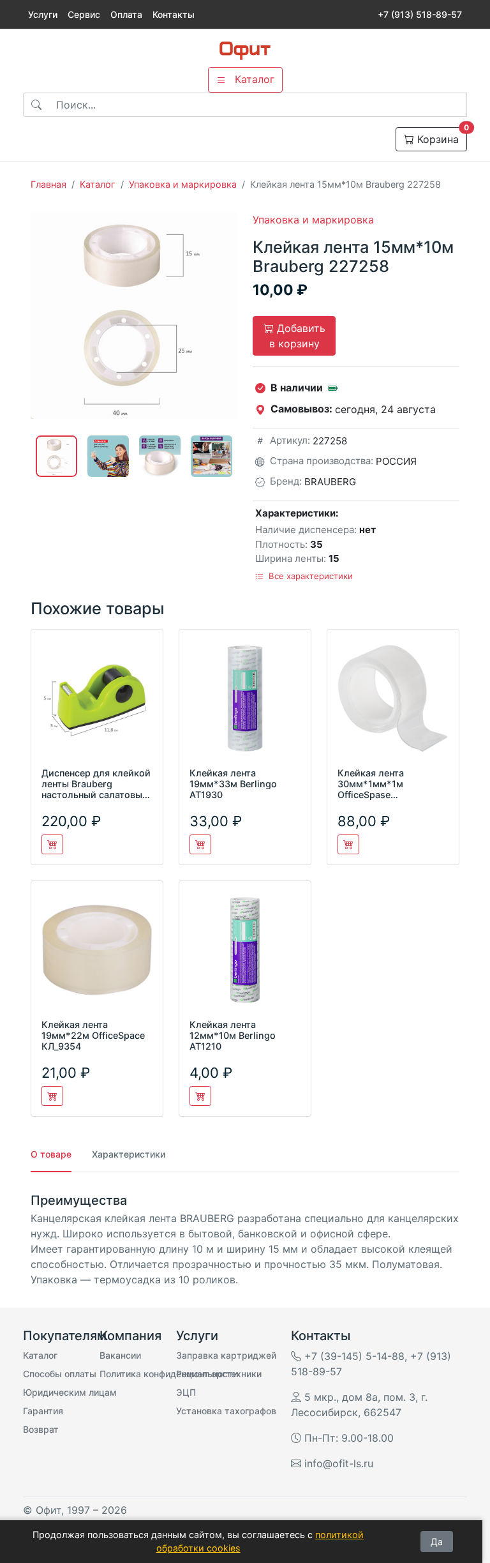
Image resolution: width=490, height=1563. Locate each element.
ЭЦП (186, 1392)
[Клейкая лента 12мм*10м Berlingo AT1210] (245, 955)
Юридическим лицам (70, 1392)
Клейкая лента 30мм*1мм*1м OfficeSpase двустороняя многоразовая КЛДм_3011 (371, 800)
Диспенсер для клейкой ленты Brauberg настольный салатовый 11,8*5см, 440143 (96, 789)
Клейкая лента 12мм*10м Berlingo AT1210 (232, 1035)
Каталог (97, 184)
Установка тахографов (226, 1410)
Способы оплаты (59, 1373)
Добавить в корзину (297, 336)
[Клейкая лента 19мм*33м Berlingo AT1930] (245, 703)
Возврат (41, 1429)
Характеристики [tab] (128, 1154)
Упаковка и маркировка (183, 184)
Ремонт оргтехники (219, 1373)
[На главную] (245, 51)
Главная (48, 184)
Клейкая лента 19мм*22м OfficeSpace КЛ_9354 (93, 1035)
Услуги (42, 14)
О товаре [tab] (51, 1154)
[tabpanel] (245, 1240)
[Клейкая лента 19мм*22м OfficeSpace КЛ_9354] (96, 955)
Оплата (126, 14)
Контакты (173, 14)
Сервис (84, 14)
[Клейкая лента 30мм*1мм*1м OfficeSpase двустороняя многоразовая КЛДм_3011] (393, 703)
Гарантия (43, 1410)
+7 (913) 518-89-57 (420, 14)
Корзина (440, 136)
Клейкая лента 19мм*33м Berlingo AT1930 (233, 784)
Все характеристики (309, 576)
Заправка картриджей (226, 1355)
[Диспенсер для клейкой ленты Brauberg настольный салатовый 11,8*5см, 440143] (96, 703)
